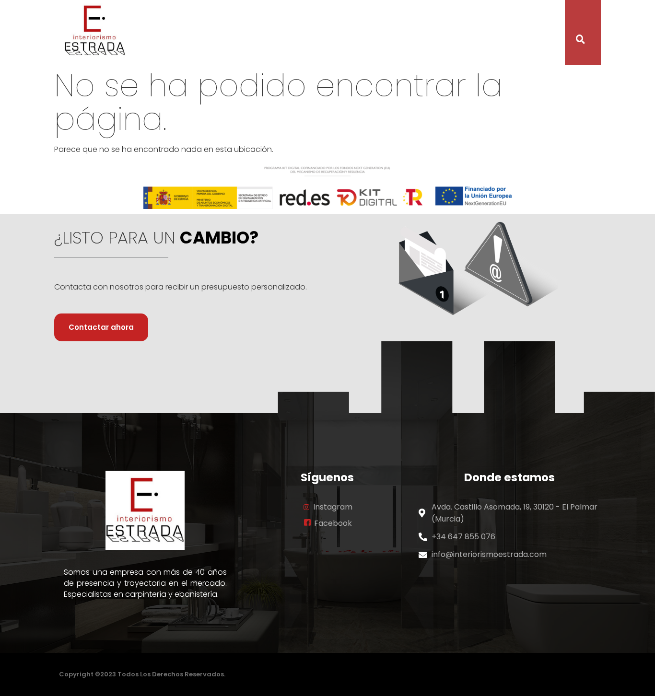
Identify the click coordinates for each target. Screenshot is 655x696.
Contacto (453, 34)
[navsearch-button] (574, 40)
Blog (412, 34)
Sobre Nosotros (258, 34)
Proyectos (370, 34)
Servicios (319, 34)
